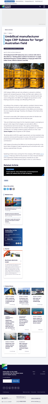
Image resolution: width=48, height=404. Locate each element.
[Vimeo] (12, 388)
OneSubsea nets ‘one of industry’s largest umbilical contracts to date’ (23, 300)
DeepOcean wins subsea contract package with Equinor (10, 346)
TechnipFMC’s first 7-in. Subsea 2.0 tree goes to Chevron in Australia (23, 322)
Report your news (26, 392)
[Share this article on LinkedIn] (5, 189)
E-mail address (6, 377)
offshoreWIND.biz (19, 1)
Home (5, 33)
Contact (43, 392)
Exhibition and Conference (10, 3)
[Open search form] (40, 6)
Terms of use (39, 392)
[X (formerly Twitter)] (18, 243)
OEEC (44, 371)
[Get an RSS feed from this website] (18, 388)
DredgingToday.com (29, 1)
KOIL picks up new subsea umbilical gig (36, 300)
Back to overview (9, 29)
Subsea (10, 33)
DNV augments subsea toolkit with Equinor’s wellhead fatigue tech (23, 346)
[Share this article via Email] (14, 189)
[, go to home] (6, 6)
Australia (6, 180)
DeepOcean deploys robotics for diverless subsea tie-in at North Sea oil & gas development (10, 324)
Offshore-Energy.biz (9, 1)
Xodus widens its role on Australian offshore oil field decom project (37, 321)
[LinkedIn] (20, 243)
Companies (42, 373)
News (34, 371)
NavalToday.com (38, 1)
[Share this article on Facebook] (11, 189)
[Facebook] (16, 243)
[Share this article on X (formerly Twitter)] (8, 189)
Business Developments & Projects (13, 48)
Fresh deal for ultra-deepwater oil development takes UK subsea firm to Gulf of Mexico (22, 172)
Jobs (34, 373)
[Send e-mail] (15, 388)
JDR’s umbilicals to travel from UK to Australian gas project (10, 300)
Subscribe (10, 239)
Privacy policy (33, 392)
